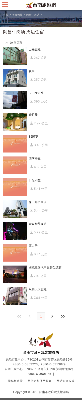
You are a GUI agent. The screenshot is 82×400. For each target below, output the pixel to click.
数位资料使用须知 (40, 381)
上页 (52, 316)
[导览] (5, 4)
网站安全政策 (65, 381)
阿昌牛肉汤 (32, 14)
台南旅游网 (41, 5)
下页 (30, 316)
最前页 (19, 316)
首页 (5, 14)
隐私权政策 (15, 381)
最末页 (63, 316)
